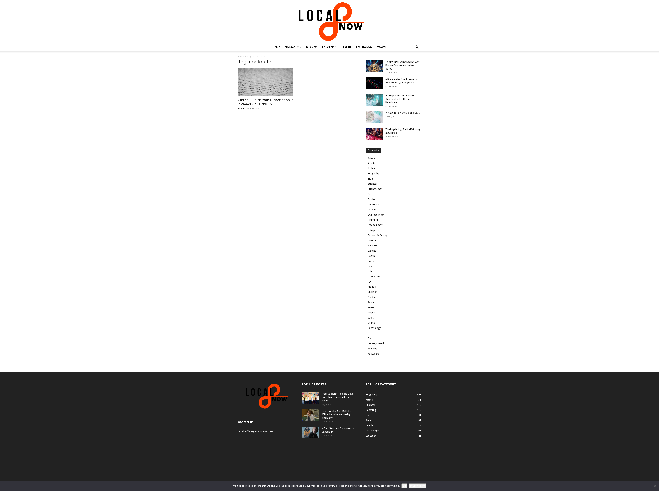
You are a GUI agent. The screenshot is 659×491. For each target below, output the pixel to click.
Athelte (371, 163)
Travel (381, 47)
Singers (372, 312)
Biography (291, 47)
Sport (371, 317)
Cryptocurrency (376, 214)
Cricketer (372, 209)
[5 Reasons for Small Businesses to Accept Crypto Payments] (374, 83)
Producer (373, 297)
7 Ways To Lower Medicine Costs (403, 113)
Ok (404, 485)
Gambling (373, 245)
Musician (372, 291)
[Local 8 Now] (329, 21)
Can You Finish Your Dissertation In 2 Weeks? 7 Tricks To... (265, 102)
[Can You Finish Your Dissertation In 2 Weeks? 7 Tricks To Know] (265, 82)
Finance (372, 240)
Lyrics (371, 281)
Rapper (371, 302)
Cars (370, 194)
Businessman (375, 188)
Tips (370, 333)
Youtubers (373, 353)
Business (311, 47)
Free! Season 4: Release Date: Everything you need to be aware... (338, 397)
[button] (417, 47)
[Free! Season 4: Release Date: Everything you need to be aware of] (310, 398)
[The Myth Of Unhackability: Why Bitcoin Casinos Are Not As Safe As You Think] (374, 66)
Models (372, 286)
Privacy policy (417, 485)
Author (371, 168)
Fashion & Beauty (378, 235)
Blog (370, 178)
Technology (364, 47)
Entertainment (375, 225)
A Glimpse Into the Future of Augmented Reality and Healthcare (400, 99)
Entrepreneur (375, 230)
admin (241, 108)
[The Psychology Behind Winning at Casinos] (374, 134)
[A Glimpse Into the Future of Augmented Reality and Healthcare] (374, 100)
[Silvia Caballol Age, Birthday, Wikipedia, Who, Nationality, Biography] (310, 415)
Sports (371, 322)
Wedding (372, 348)
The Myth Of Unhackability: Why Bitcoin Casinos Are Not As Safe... (402, 65)
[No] (654, 486)
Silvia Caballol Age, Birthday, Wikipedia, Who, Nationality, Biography (337, 414)
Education (329, 47)
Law (370, 266)
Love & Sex (374, 276)
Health (346, 47)
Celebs (371, 199)
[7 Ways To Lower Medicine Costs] (374, 117)
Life (370, 271)
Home (276, 47)
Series (371, 307)
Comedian (373, 204)
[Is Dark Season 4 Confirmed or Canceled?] (310, 432)
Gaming (372, 250)
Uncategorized (376, 343)
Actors (371, 158)
